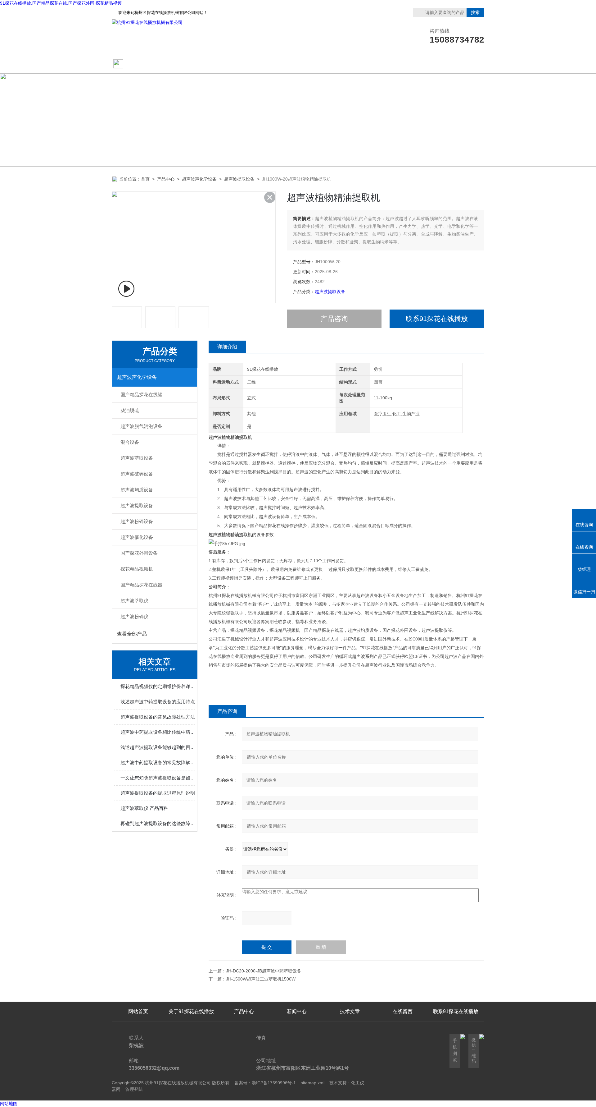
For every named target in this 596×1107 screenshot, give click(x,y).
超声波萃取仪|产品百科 (144, 808)
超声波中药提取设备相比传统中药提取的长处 (157, 732)
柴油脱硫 (129, 410)
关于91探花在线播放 (191, 64)
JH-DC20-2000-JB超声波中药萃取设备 (263, 970)
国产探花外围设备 (139, 553)
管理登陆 (134, 1089)
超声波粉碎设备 (136, 521)
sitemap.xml (312, 1082)
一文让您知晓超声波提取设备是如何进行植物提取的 (157, 777)
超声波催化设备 (136, 537)
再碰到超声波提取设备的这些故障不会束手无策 (157, 823)
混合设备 (129, 442)
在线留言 (456, 64)
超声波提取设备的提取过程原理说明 (157, 793)
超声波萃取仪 (134, 600)
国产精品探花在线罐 (141, 394)
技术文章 (350, 64)
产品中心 (244, 64)
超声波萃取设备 (136, 458)
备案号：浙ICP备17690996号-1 (265, 1082)
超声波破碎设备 (136, 473)
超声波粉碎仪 (134, 616)
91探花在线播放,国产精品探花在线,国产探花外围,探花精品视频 (61, 3)
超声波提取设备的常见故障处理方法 (157, 716)
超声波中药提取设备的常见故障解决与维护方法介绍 (157, 762)
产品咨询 (334, 319)
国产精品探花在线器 (141, 584)
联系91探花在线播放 (402, 64)
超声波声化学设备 (199, 179)
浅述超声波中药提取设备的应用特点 (157, 701)
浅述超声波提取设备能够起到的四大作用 (157, 747)
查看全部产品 (132, 633)
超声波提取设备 (239, 179)
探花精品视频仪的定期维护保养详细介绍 (157, 686)
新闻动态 (297, 64)
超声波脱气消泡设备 (141, 426)
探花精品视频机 (136, 569)
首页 (145, 179)
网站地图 (8, 1103)
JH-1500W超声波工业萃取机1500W (261, 978)
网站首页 (136, 64)
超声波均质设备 (136, 489)
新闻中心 (297, 1011)
